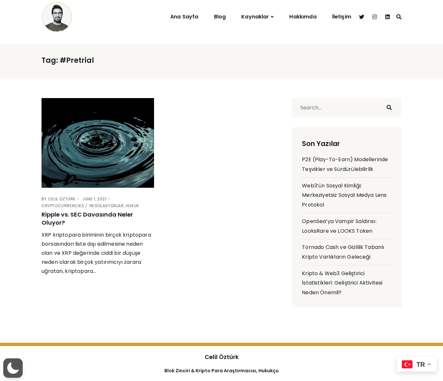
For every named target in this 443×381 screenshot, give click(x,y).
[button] (13, 368)
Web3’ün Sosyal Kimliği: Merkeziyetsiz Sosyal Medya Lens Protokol (344, 195)
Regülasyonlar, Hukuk (114, 205)
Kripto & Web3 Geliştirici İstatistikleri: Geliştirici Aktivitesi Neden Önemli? (342, 283)
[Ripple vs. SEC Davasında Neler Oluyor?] (98, 143)
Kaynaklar (255, 16)
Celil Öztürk (62, 199)
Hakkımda (302, 16)
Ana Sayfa (184, 16)
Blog (220, 16)
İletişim (341, 16)
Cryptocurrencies (63, 205)
